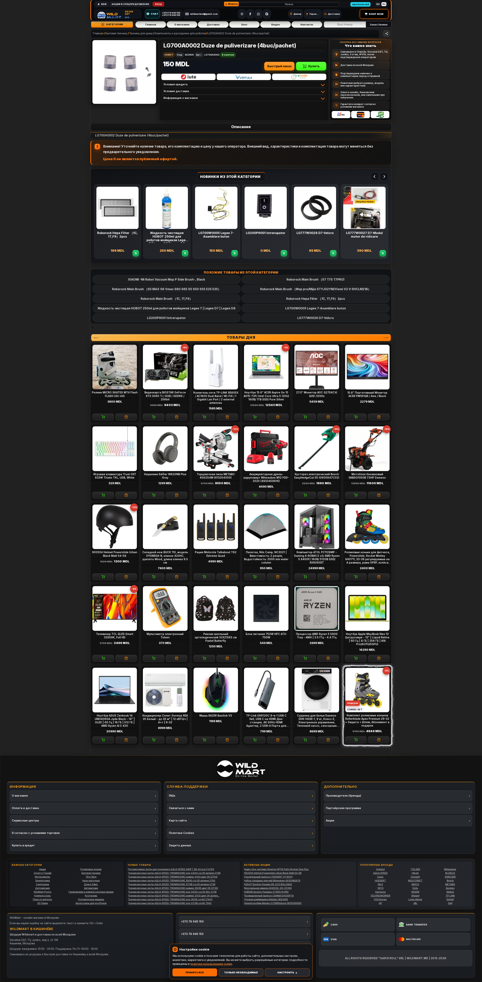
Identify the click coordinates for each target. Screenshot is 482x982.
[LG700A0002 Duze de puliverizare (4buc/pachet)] (124, 72)
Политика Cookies (181, 832)
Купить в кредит (23, 845)
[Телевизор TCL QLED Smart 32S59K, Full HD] (114, 608)
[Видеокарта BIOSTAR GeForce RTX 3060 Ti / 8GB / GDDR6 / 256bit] (165, 367)
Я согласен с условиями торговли (36, 832)
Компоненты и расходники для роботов (180, 33)
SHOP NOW (376, 13)
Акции (330, 820)
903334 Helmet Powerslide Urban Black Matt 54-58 (114, 554)
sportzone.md (360, 4)
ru (384, 4)
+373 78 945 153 (192, 933)
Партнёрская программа (343, 808)
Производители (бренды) (343, 795)
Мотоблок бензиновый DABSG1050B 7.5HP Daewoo (367, 476)
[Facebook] (250, 13)
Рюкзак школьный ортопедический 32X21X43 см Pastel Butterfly (216, 637)
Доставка (213, 24)
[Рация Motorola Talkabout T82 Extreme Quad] (216, 527)
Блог (244, 24)
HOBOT (169, 54)
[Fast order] (126, 417)
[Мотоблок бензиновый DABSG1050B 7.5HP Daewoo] (367, 448)
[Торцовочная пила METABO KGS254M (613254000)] (216, 448)
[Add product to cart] (136, 253)
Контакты (306, 24)
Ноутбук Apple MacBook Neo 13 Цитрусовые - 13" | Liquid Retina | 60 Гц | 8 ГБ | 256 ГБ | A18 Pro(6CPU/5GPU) (367, 639)
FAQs (172, 795)
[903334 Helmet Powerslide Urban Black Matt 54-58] (114, 527)
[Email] (267, 13)
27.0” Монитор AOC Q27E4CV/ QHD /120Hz (316, 394)
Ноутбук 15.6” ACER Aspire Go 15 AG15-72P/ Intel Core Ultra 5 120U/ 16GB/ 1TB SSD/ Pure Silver (266, 396)
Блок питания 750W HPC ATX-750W (266, 635)
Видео (275, 24)
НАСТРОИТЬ (285, 972)
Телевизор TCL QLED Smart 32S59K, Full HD (114, 635)
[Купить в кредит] (188, 77)
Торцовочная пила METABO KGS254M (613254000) (216, 476)
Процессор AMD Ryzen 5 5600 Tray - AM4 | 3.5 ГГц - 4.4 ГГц (317, 635)
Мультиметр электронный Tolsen (165, 635)
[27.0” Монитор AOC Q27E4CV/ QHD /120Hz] (316, 367)
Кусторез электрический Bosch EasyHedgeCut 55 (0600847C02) (316, 476)
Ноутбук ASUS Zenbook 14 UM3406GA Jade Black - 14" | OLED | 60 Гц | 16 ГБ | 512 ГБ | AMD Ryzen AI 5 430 (115, 720)
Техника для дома (141, 33)
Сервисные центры (25, 820)
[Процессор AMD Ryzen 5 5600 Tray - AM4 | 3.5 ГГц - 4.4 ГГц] (316, 608)
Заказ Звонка (378, 24)
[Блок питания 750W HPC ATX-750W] (266, 608)
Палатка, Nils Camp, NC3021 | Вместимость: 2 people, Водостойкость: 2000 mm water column (266, 557)
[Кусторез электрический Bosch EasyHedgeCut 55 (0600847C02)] (316, 448)
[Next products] (384, 176)
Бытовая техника (116, 33)
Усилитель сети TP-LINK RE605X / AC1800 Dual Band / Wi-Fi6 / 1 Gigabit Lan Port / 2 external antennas (215, 398)
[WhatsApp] (258, 13)
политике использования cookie (211, 964)
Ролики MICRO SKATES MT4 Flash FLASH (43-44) (115, 394)
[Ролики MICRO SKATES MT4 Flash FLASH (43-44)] (114, 367)
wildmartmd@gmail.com (204, 14)
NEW (104, 4)
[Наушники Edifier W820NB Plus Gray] (165, 448)
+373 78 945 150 (192, 921)
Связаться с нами (181, 808)
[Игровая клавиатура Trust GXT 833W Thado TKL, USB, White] (114, 448)
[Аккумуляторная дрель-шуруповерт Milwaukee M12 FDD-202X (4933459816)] (266, 448)
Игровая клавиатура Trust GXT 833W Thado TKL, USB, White (114, 476)
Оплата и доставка (25, 808)
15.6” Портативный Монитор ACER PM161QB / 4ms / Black (367, 394)
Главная (150, 24)
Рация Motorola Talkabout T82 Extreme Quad (215, 554)
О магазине (181, 24)
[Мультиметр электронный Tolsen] (165, 608)
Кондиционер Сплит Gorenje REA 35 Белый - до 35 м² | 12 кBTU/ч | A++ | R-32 (165, 719)
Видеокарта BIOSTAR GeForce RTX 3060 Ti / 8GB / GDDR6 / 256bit (165, 396)
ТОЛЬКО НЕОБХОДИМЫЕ (241, 972)
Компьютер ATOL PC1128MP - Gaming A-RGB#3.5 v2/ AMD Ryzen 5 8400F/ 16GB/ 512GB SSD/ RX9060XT (317, 557)
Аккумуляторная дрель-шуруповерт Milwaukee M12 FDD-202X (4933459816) (266, 478)
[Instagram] (242, 13)
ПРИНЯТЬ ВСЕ (194, 972)
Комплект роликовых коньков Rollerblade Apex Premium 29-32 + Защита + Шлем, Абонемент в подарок (367, 720)
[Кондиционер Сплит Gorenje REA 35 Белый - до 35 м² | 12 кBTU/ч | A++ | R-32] (165, 690)
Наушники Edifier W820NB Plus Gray (165, 476)
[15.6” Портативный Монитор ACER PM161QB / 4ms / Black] (367, 367)
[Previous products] (375, 176)
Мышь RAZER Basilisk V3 (215, 715)
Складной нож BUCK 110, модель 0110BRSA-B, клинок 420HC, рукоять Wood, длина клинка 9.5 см (165, 557)
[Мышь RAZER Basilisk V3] (216, 690)
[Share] (386, 33)
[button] (231, 4)
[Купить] (103, 417)
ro (378, 4)
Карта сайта (178, 820)
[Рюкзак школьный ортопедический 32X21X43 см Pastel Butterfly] (216, 608)
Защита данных (180, 845)
